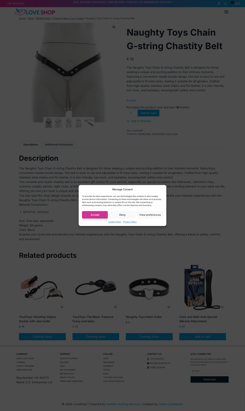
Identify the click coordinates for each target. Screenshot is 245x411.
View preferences (150, 214)
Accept (95, 214)
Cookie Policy (114, 222)
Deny (122, 214)
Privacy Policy (130, 222)
